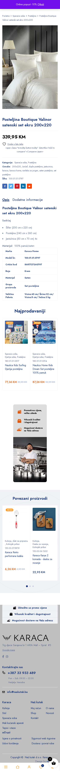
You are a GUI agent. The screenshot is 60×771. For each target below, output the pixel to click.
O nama (50, 708)
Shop (33, 713)
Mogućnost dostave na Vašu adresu (32, 620)
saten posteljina (46, 170)
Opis (5, 200)
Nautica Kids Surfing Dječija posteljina (15, 367)
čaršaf (25, 166)
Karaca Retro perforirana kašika (14, 554)
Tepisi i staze (9, 728)
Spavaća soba (19, 15)
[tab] (5, 200)
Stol (4, 713)
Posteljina (32, 15)
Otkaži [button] (41, 4)
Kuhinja (8, 541)
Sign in (29, 767)
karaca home (15, 170)
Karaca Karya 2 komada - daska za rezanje (42, 559)
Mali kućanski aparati (13, 723)
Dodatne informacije (27, 200)
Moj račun (36, 708)
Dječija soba (10, 357)
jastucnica (48, 166)
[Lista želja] (12, 144)
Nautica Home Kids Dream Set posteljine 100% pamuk (43, 368)
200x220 (16, 166)
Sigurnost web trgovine (43, 738)
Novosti (50, 713)
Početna (6, 15)
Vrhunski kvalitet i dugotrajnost (32, 614)
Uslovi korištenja (10, 743)
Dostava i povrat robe (43, 743)
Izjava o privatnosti (11, 738)
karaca (5, 170)
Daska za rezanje (40, 544)
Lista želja (42, 765)
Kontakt (34, 718)
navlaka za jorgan (30, 170)
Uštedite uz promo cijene (32, 608)
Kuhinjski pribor (13, 544)
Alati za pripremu (20, 541)
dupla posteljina (36, 166)
